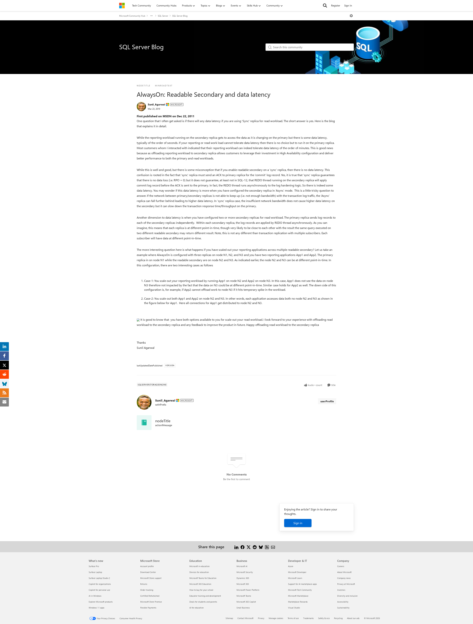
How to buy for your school (201, 589)
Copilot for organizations (100, 584)
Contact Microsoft (245, 618)
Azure (290, 566)
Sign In (348, 5)
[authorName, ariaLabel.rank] (141, 106)
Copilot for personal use (99, 589)
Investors (341, 589)
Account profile (147, 566)
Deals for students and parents (203, 601)
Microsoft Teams (243, 595)
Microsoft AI (241, 566)
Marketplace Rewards (298, 601)
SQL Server (163, 15)
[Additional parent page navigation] (151, 15)
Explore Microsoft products (101, 601)
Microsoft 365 (242, 584)
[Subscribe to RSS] (267, 547)
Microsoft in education (199, 566)
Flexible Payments (148, 607)
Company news (344, 578)
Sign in (297, 523)
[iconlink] (144, 422)
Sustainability (343, 607)
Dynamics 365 (242, 578)
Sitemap (229, 618)
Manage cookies (276, 618)
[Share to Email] (273, 547)
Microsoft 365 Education (200, 584)
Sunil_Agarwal (156, 104)
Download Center (148, 572)
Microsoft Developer (297, 572)
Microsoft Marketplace (298, 595)
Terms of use (293, 618)
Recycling (338, 618)
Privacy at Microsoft (346, 584)
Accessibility (342, 601)
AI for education (196, 607)
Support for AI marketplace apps (302, 584)
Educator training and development (205, 595)
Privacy (261, 618)
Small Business (243, 607)
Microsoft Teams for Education (202, 578)
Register (335, 5)
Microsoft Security (244, 572)
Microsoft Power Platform (247, 589)
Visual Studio (294, 607)
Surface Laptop (95, 572)
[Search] (325, 5)
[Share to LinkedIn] (236, 547)
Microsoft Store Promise (151, 601)
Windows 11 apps (96, 607)
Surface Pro (94, 566)
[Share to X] (249, 547)
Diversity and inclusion (347, 595)
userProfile (327, 401)
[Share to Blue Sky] (261, 547)
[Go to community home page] (122, 5)
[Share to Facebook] (242, 547)
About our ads (353, 618)
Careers (340, 566)
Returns (143, 584)
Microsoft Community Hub (132, 15)
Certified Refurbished (149, 595)
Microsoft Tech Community (300, 589)
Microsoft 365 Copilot (246, 601)
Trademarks (308, 618)
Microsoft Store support (150, 578)
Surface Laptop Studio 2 (99, 578)
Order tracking (146, 589)
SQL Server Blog (180, 15)
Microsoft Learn (295, 578)
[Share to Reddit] (255, 547)
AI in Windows (95, 595)
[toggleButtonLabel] (351, 15)
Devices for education (199, 572)
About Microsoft (344, 572)
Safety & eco (324, 618)
